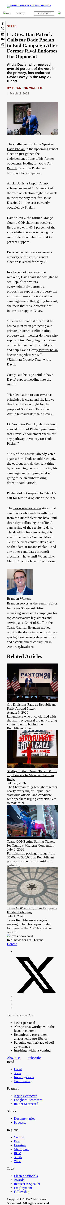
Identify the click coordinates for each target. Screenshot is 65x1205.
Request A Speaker (27, 1184)
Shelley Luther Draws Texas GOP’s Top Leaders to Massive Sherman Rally (32, 775)
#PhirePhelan (48, 350)
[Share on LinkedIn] (2, 34)
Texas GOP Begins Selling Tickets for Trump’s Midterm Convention (31, 843)
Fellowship (21, 1191)
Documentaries (24, 1118)
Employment (23, 1188)
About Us (13, 1058)
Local (18, 1069)
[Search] (60, 13)
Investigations (24, 1077)
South (18, 1157)
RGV (17, 1153)
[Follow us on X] (36, 996)
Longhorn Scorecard (28, 1100)
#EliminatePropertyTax (23, 359)
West (17, 1161)
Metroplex (21, 1149)
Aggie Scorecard (25, 1096)
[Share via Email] (2, 39)
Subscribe (44, 13)
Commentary (23, 1081)
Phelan (29, 207)
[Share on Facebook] (2, 23)
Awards (19, 1180)
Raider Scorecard (26, 1104)
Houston (20, 1145)
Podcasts (20, 1122)
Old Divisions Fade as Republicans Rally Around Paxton (31, 706)
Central (19, 1137)
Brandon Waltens (28, 88)
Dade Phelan (16, 149)
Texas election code (27, 508)
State (11, 26)
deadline (19, 532)
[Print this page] (2, 44)
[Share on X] (2, 28)
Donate (20, 13)
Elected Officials (26, 1176)
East (17, 1141)
